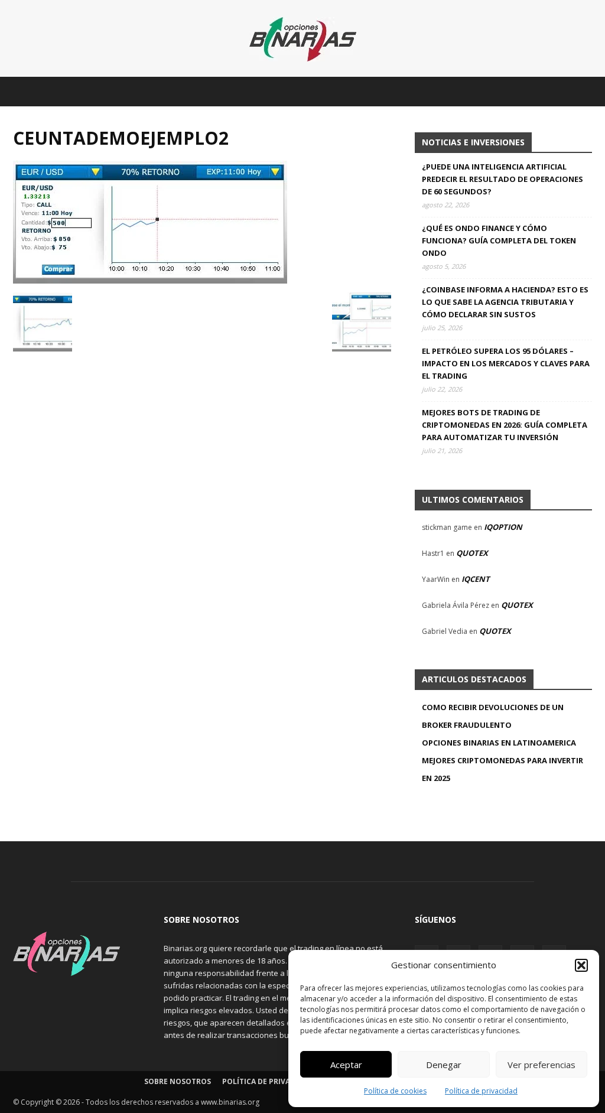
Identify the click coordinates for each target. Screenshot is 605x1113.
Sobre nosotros (177, 1081)
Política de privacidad (481, 1091)
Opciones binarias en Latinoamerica (499, 742)
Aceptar (346, 1064)
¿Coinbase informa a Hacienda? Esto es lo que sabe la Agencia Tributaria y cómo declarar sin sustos (505, 302)
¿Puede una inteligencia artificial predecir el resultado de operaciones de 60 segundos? (502, 179)
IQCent (475, 579)
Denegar (443, 1064)
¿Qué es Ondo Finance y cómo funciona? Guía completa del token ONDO (499, 240)
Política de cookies (395, 1091)
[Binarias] (302, 39)
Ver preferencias (541, 1064)
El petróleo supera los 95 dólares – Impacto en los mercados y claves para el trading (506, 363)
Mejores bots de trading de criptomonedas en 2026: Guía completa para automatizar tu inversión (504, 424)
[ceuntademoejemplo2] (150, 280)
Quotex (472, 553)
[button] (581, 965)
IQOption (503, 527)
